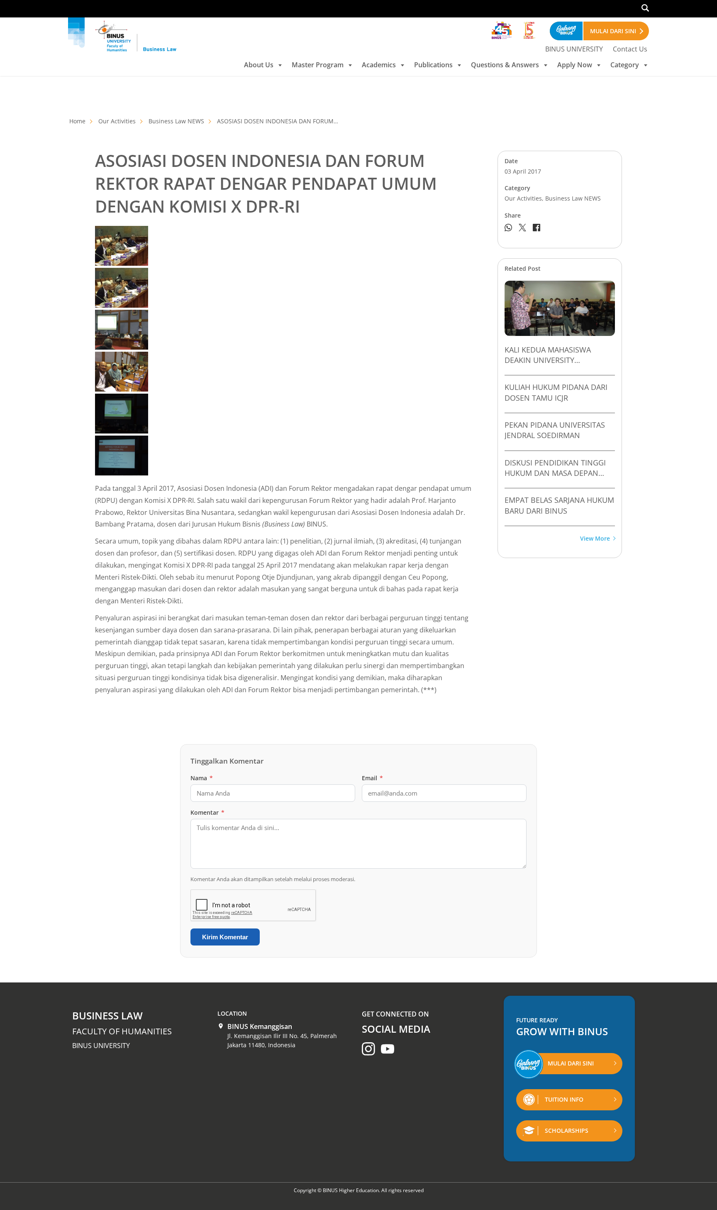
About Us (258, 64)
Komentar (207, 812)
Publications (433, 64)
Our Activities (117, 121)
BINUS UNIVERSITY (574, 49)
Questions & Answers (505, 64)
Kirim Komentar (225, 937)
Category (624, 64)
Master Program (318, 64)
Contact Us (630, 49)
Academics (379, 64)
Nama (201, 778)
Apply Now (574, 64)
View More (595, 538)
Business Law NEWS (176, 121)
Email (372, 778)
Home (77, 121)
